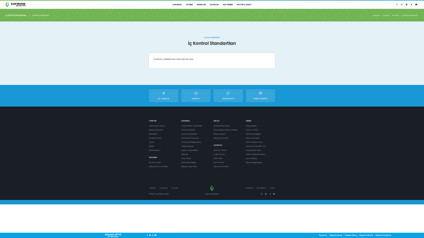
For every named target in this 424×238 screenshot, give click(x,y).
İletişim (189, 4)
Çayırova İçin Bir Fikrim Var (255, 146)
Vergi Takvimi (186, 158)
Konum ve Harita (252, 130)
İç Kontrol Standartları (409, 15)
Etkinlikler (249, 188)
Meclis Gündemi (219, 134)
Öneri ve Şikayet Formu (254, 142)
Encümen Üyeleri (155, 162)
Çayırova (214, 4)
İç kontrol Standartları (189, 134)
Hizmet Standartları (188, 130)
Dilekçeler (184, 154)
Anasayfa (376, 15)
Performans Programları (190, 138)
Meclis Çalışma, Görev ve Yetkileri (226, 130)
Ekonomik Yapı (219, 162)
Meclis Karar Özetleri (221, 138)
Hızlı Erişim (228, 4)
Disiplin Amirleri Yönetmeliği (191, 126)
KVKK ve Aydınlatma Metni (255, 154)
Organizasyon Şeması (157, 126)
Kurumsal (177, 4)
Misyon (151, 146)
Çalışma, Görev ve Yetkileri (158, 166)
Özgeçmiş (323, 235)
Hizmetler (201, 4)
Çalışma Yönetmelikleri (189, 150)
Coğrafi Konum (219, 154)
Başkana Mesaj (351, 235)
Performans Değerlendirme (191, 142)
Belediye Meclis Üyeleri (222, 126)
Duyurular (164, 188)
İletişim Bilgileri (251, 126)
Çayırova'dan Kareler (221, 166)
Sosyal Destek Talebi (253, 150)
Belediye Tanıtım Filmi (189, 167)
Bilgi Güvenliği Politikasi (254, 163)
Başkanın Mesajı (336, 235)
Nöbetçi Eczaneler (252, 138)
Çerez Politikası (251, 158)
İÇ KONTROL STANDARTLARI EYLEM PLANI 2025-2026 (173, 59)
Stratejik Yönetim (155, 138)
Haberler (152, 188)
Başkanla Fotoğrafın (383, 235)
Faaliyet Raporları (187, 146)
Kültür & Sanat (244, 4)
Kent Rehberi (261, 188)
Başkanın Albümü (366, 235)
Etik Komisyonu (154, 150)
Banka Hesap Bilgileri (188, 163)
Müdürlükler (153, 134)
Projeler (175, 188)
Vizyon (151, 142)
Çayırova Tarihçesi (220, 150)
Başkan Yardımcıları (156, 130)
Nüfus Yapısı (218, 158)
